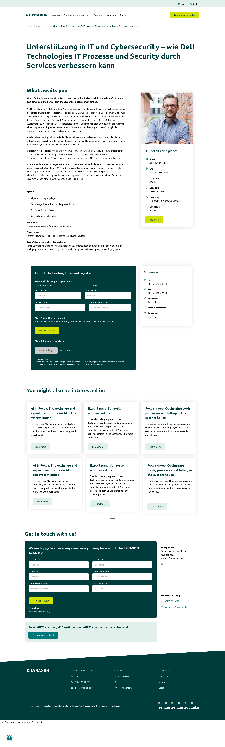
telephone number (99, 302)
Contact (77, 676)
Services (56, 15)
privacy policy (45, 612)
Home (30, 26)
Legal (161, 687)
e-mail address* (44, 302)
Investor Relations (123, 687)
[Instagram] (169, 706)
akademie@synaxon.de (176, 607)
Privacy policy (165, 676)
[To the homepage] (35, 14)
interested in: (100, 583)
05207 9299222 (172, 601)
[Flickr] (182, 706)
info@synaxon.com (82, 687)
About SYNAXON (122, 676)
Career (123, 15)
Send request (42, 600)
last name (98, 560)
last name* (91, 290)
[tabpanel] (55, 483)
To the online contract (43, 635)
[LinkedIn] (175, 706)
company (94, 285)
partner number (44, 285)
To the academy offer (184, 15)
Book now (154, 219)
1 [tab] (113, 519)
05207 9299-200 (80, 682)
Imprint (162, 682)
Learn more (40, 446)
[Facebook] (162, 706)
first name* (41, 290)
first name (35, 560)
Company (111, 15)
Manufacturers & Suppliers (77, 15)
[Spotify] (195, 706)
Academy (98, 15)
